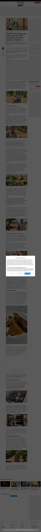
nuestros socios (19, 259)
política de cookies (27, 264)
